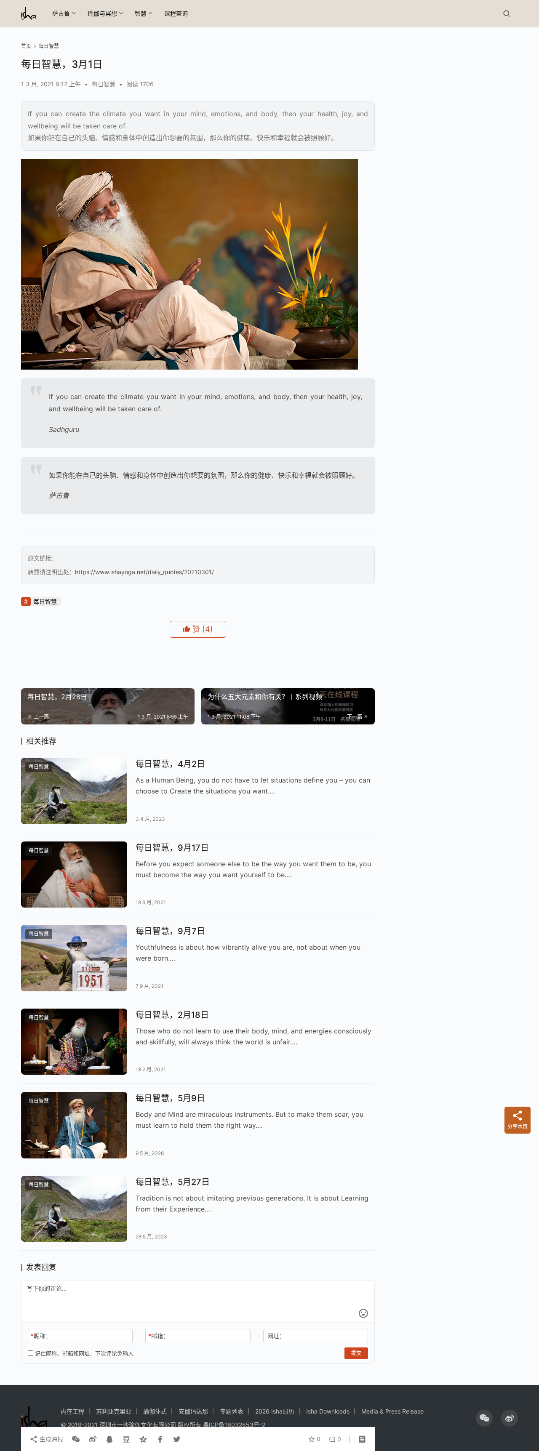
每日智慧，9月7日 (170, 931)
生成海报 (50, 1439)
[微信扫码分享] (75, 1439)
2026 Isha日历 (274, 1411)
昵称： (41, 1335)
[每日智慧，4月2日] (74, 791)
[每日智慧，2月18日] (74, 1042)
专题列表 (231, 1411)
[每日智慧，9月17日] (74, 874)
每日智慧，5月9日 (170, 1098)
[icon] (484, 1418)
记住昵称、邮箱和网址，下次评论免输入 (83, 1353)
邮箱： (158, 1335)
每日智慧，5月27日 (173, 1182)
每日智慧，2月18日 (172, 1015)
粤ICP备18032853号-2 (234, 1424)
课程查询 (176, 13)
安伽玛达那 (193, 1411)
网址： (276, 1335)
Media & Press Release (392, 1411)
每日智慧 (103, 84)
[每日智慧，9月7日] (74, 958)
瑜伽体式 (155, 1411)
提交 (356, 1353)
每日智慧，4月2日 (170, 764)
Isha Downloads (328, 1411)
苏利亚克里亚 (113, 1411)
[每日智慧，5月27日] (74, 1209)
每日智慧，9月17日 (172, 848)
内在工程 (72, 1411)
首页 (26, 46)
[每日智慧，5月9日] (74, 1125)
